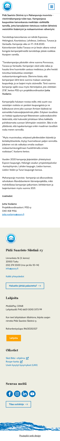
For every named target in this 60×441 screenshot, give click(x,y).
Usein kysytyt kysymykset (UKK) (22, 365)
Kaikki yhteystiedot (15, 276)
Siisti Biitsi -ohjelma (18, 358)
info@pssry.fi (12, 268)
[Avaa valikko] (53, 6)
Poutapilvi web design (30, 435)
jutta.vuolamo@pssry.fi (13, 214)
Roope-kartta (15, 361)
